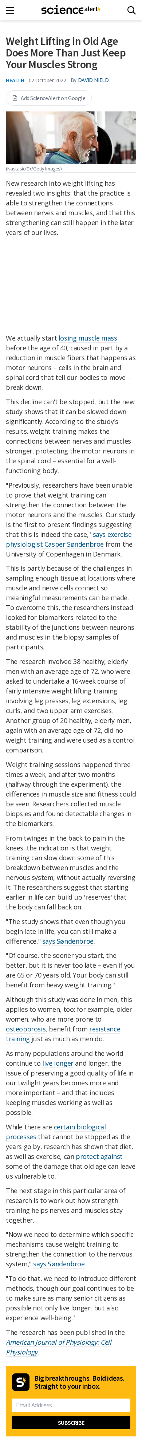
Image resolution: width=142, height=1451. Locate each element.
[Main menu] (12, 10)
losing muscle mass (88, 338)
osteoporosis (26, 1029)
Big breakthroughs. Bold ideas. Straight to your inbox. (79, 1382)
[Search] (131, 10)
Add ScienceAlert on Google (53, 98)
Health (15, 80)
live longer (58, 1063)
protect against (99, 1156)
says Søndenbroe (68, 941)
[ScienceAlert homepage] (71, 10)
